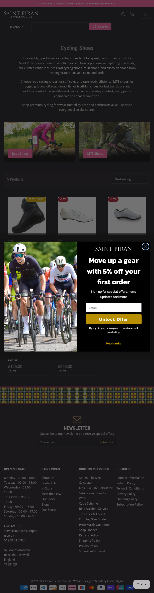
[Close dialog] (145, 246)
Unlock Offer (113, 319)
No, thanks (113, 343)
